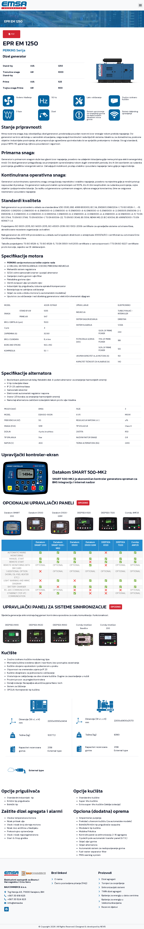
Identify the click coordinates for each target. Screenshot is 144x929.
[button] (140, 5)
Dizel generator (14, 56)
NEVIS (103, 926)
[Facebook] (6, 909)
